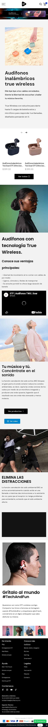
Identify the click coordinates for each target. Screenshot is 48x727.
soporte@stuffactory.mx (9, 707)
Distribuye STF (6, 681)
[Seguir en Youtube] (11, 689)
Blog (3, 644)
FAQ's (25, 667)
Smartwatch (28, 658)
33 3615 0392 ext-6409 (11, 698)
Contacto (27, 677)
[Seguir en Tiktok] (16, 689)
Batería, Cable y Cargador (31, 648)
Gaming (26, 655)
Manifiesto (5, 651)
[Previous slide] (22, 132)
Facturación (28, 670)
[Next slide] (26, 132)
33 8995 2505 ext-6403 (12, 712)
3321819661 (12, 709)
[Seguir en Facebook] (3, 689)
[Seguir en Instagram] (7, 689)
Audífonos (27, 644)
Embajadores (6, 677)
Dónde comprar (7, 655)
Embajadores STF (7, 648)
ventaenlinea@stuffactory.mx (11, 700)
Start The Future (7, 667)
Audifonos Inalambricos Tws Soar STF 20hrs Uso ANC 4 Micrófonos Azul (12, 164)
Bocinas (26, 651)
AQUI (40, 725)
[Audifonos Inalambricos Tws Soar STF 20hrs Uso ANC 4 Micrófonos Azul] (12, 148)
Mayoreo (26, 674)
